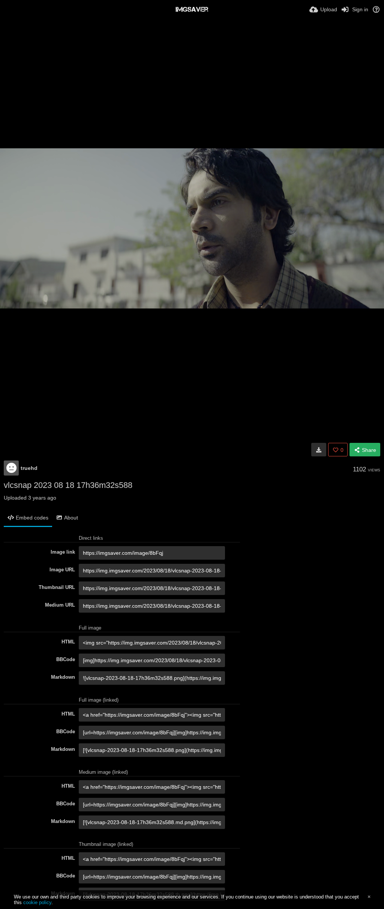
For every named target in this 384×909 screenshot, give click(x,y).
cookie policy (37, 902)
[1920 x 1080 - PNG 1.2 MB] (318, 449)
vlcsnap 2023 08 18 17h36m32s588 (68, 485)
